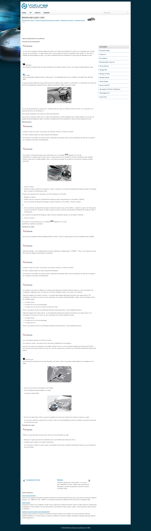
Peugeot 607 (103, 70)
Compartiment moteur (79, 20)
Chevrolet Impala (105, 50)
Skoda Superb (104, 81)
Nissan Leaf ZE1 (105, 85)
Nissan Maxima (104, 66)
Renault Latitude (104, 77)
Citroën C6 (103, 54)
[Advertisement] (59, 30)
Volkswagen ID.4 (105, 93)
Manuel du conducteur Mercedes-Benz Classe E (48, 20)
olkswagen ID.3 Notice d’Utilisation (110, 89)
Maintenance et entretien (67, 20)
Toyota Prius (103, 97)
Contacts (37, 13)
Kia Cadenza (103, 58)
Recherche (47, 13)
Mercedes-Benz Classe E (28, 20)
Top (30, 13)
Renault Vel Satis (105, 74)
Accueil (24, 13)
